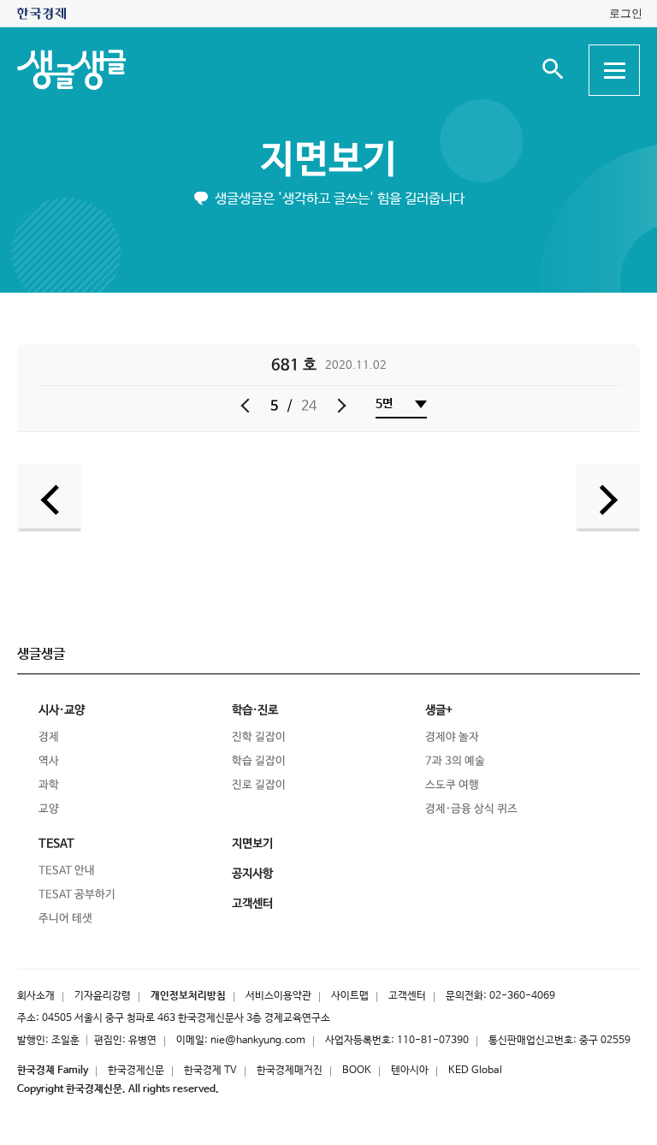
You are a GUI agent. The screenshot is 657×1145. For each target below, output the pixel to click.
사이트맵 (350, 996)
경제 (48, 737)
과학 (48, 785)
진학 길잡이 (259, 737)
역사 (48, 761)
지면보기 (328, 160)
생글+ (439, 710)
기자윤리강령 (102, 996)
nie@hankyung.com (257, 1041)
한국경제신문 (136, 1071)
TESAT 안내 (66, 870)
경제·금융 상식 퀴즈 (471, 809)
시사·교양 (61, 710)
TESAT (56, 844)
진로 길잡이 (259, 785)
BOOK (356, 1071)
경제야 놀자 (452, 737)
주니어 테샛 (65, 918)
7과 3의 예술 (455, 761)
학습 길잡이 (259, 761)
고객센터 (407, 996)
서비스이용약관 (278, 996)
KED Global (475, 1071)
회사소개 (36, 996)
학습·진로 (255, 710)
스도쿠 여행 (452, 785)
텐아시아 (410, 1071)
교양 (48, 809)
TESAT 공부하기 (76, 894)
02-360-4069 (522, 996)
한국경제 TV (210, 1071)
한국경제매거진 (290, 1071)
